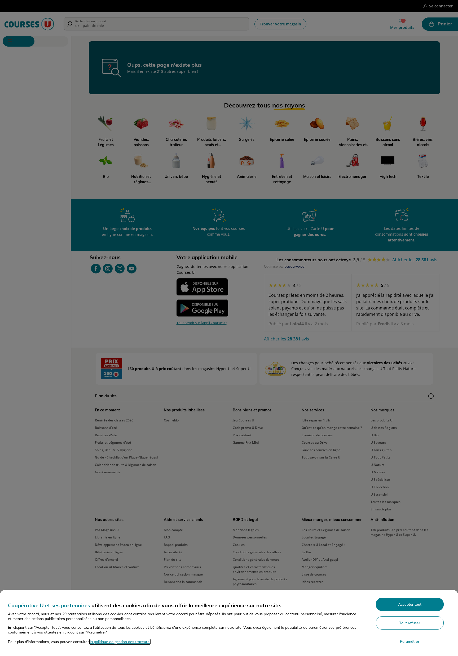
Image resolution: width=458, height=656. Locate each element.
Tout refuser (409, 623)
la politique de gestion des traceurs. (120, 641)
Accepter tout (409, 604)
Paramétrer (409, 641)
